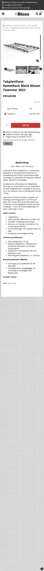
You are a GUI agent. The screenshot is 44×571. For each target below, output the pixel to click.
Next (40, 69)
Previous (5, 69)
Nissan (9, 25)
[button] (40, 13)
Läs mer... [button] (37, 102)
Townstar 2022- (19, 25)
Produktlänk (27, 268)
